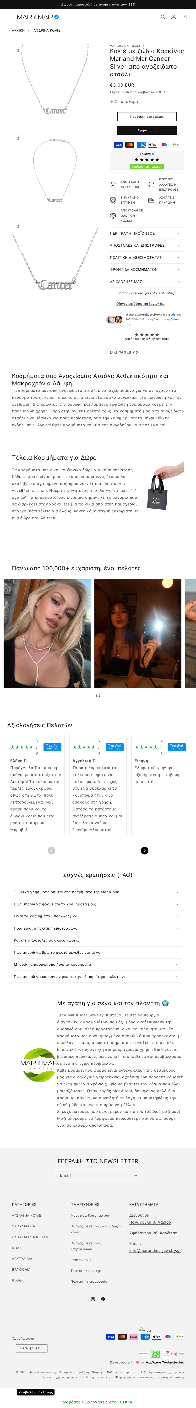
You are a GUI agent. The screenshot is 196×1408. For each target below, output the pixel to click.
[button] (10, 17)
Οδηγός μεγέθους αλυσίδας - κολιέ (96, 1229)
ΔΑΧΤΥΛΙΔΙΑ (22, 1259)
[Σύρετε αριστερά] (46, 695)
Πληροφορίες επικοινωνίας (134, 1377)
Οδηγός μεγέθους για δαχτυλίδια (140, 303)
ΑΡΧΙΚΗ (18, 30)
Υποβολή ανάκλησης (36, 1392)
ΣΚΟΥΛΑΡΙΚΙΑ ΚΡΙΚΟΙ (30, 1237)
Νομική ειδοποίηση (171, 1377)
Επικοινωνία (81, 1260)
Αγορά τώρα (147, 130)
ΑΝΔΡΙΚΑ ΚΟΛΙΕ (46, 30)
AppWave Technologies (165, 1362)
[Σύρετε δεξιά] (149, 695)
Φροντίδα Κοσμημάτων (90, 1215)
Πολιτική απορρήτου (121, 1372)
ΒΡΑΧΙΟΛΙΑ (21, 1269)
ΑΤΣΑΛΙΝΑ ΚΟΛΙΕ (26, 1215)
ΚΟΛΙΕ (17, 1248)
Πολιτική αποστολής (96, 1377)
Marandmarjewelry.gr (43, 1372)
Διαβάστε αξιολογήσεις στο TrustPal (97, 1402)
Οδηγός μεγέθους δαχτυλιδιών (86, 1246)
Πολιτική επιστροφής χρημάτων (162, 1372)
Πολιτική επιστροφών (89, 1281)
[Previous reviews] (51, 850)
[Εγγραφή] (135, 1175)
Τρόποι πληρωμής (86, 1271)
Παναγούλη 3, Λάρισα (150, 1222)
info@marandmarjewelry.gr (155, 1250)
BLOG (17, 1280)
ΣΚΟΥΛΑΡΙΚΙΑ (23, 1226)
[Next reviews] (144, 850)
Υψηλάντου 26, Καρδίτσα (153, 1233)
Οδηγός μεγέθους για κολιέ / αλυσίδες (145, 293)
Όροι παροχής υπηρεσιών (59, 1377)
